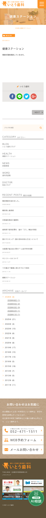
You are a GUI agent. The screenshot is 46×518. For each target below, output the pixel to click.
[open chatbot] (36, 498)
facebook (12, 96)
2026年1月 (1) (14, 314)
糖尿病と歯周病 (8, 210)
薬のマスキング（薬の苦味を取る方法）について (20, 239)
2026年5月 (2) (14, 304)
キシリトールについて (10, 258)
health (9, 35)
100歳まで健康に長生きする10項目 (15, 268)
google (34, 96)
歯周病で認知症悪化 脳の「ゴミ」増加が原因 (19, 229)
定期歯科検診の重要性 (10, 220)
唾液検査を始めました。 (11, 201)
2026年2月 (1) (14, 311)
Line (19, 96)
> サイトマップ (6, 474)
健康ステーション (25, 28)
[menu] (42, 4)
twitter (26, 96)
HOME (17, 28)
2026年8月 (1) (14, 300)
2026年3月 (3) (14, 307)
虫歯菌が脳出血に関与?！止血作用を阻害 (17, 249)
